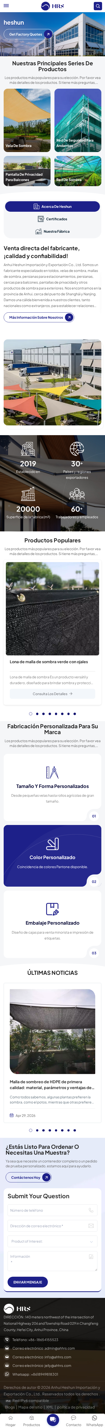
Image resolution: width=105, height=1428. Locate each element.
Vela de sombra (19, 145)
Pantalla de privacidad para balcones (24, 177)
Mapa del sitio (30, 1407)
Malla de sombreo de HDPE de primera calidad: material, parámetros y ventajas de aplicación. (51, 1085)
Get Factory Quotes (25, 34)
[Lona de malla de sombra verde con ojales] (52, 608)
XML (49, 1407)
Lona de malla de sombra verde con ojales (49, 661)
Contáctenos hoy (25, 1177)
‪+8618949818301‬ (44, 1374)
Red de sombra (69, 179)
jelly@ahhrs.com (58, 1365)
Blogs (10, 1407)
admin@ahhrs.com (60, 1348)
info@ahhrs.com (58, 1357)
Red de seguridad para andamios (75, 143)
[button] (30, 713)
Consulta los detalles (50, 693)
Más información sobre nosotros (36, 317)
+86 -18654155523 (43, 1339)
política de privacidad (76, 1407)
